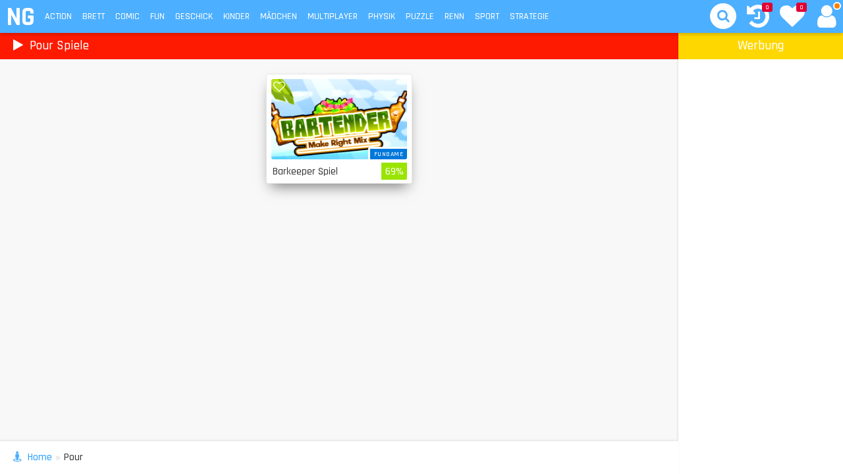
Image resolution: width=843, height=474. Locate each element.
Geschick (194, 16)
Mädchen (278, 16)
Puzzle (420, 16)
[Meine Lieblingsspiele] (792, 18)
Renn (454, 16)
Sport (487, 16)
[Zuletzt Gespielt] (758, 18)
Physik (381, 16)
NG (20, 17)
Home (40, 457)
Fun (157, 16)
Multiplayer (333, 16)
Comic (127, 16)
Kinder (236, 16)
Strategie (529, 16)
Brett (93, 16)
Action (58, 16)
